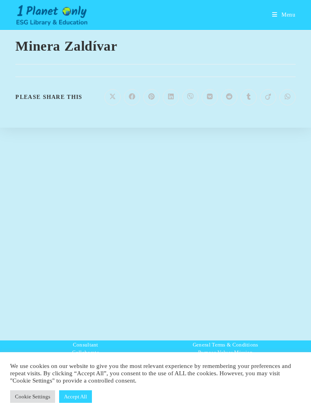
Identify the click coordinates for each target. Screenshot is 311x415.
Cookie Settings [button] (32, 397)
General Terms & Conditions (225, 345)
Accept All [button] (75, 397)
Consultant (85, 345)
